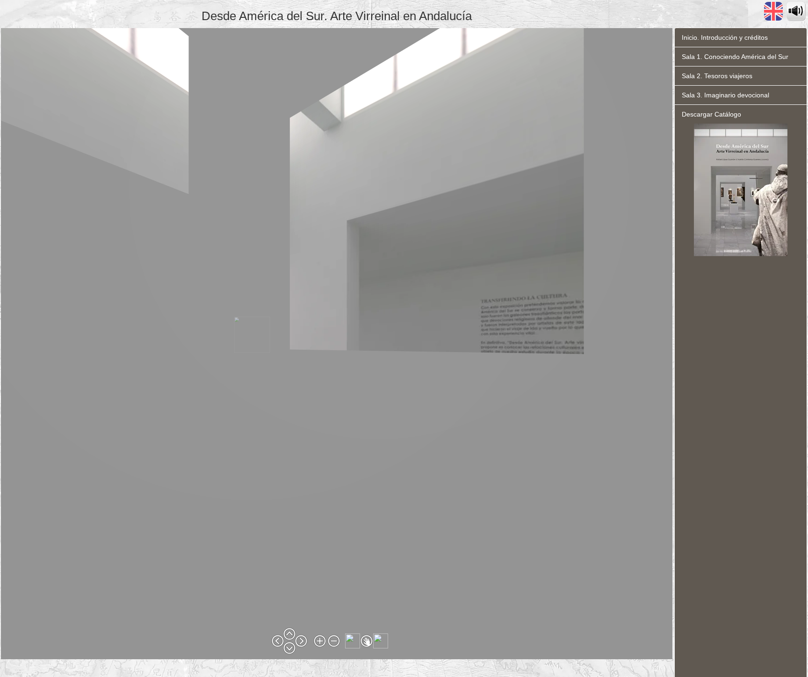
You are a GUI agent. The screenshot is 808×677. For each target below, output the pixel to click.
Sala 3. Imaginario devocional (725, 95)
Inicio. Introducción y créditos (725, 37)
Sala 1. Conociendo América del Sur (735, 56)
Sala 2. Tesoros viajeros (717, 76)
